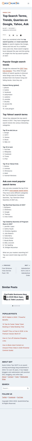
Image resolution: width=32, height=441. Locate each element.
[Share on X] (9, 35)
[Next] (27, 298)
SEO (9, 12)
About (4, 377)
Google (5, 12)
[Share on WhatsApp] (20, 35)
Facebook (12, 397)
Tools (17, 377)
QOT (5, 28)
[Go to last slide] (4, 298)
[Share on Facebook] (13, 35)
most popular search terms (18, 190)
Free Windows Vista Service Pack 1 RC (7, 269)
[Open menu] (28, 3)
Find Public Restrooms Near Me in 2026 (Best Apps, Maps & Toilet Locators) (15, 297)
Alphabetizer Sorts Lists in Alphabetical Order (25, 270)
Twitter (4, 397)
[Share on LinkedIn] (17, 35)
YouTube (20, 397)
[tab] (12, 305)
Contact (10, 377)
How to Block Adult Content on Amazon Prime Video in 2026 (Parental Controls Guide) (15, 347)
